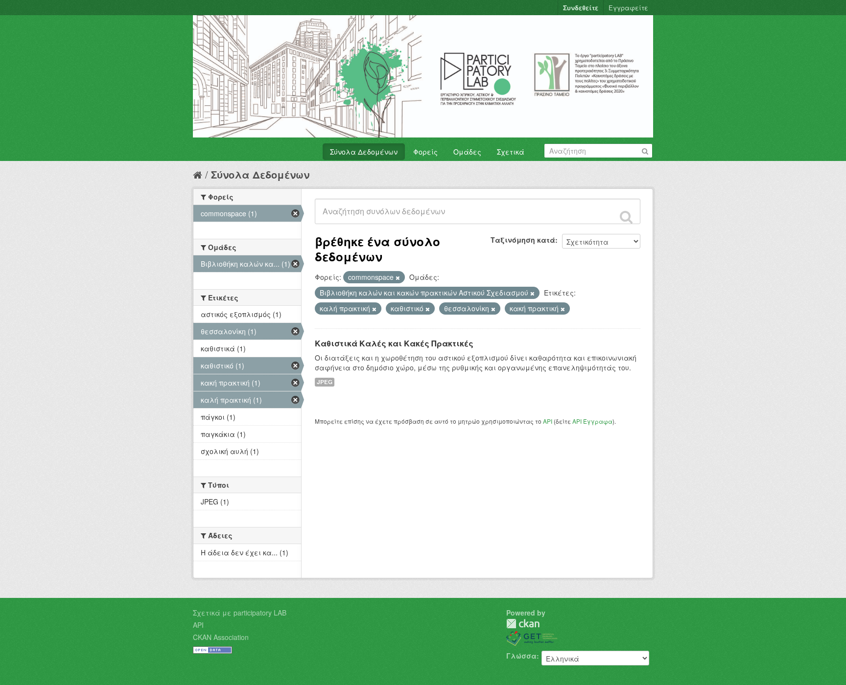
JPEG (324, 382)
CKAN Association (221, 637)
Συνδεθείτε (580, 7)
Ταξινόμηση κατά (523, 240)
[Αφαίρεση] (398, 277)
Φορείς (425, 152)
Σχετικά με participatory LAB (239, 612)
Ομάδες (467, 152)
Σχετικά (510, 152)
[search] (626, 216)
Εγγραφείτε (628, 7)
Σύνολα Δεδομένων (364, 152)
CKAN (523, 623)
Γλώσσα (521, 656)
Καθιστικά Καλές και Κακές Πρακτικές (394, 343)
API (547, 421)
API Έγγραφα (592, 421)
